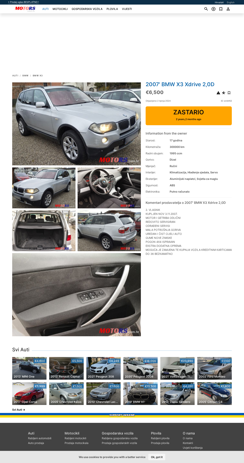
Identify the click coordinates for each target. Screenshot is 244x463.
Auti (45, 8)
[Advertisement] (122, 45)
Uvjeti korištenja (193, 447)
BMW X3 (38, 75)
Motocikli (60, 8)
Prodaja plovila (160, 443)
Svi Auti (20, 349)
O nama (189, 433)
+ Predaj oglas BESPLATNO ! (23, 2)
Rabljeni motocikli (75, 438)
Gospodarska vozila (87, 8)
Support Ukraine (122, 415)
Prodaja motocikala (76, 443)
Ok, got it (157, 457)
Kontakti (188, 443)
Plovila (112, 8)
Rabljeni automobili (39, 438)
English (230, 2)
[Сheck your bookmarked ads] (221, 9)
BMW (25, 75)
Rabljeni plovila (160, 438)
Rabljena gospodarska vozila (120, 438)
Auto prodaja (36, 443)
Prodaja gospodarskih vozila (119, 443)
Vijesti (127, 8)
